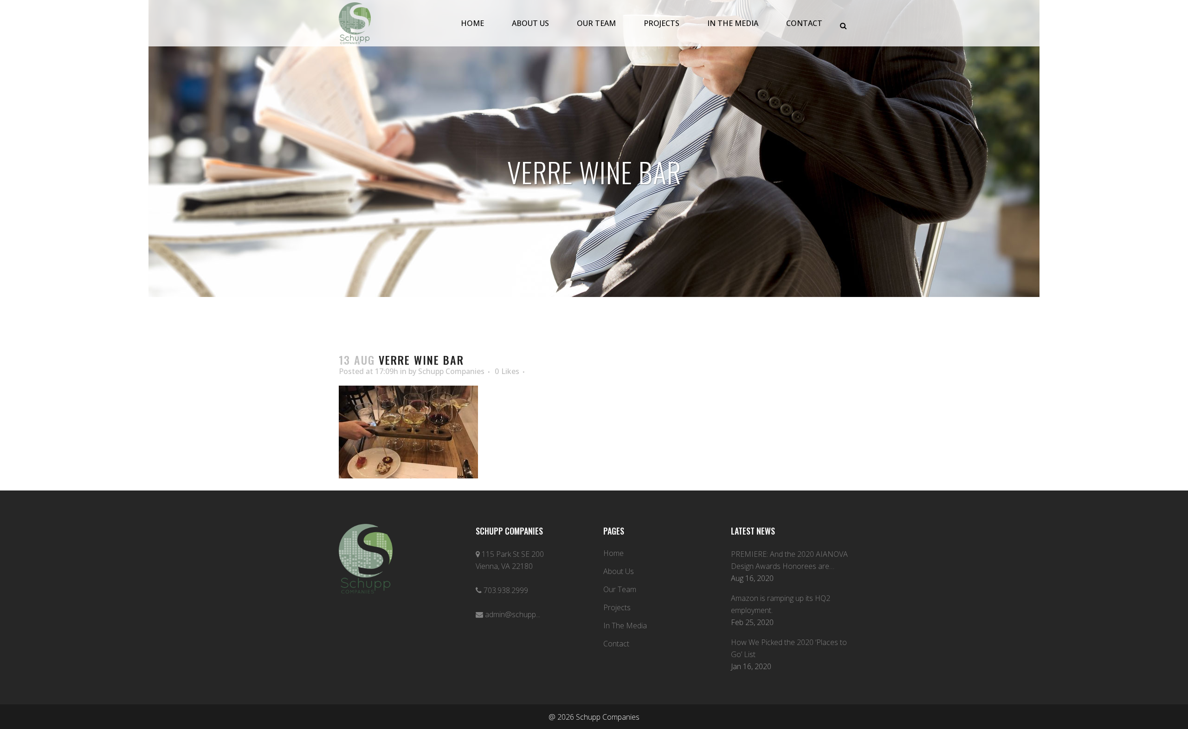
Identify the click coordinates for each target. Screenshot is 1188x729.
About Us (618, 571)
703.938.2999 (506, 590)
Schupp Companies (451, 371)
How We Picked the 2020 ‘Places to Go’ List (789, 648)
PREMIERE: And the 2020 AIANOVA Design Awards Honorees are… (789, 560)
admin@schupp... (512, 614)
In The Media (625, 625)
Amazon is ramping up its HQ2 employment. (780, 604)
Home (613, 553)
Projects (617, 607)
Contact (616, 644)
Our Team (619, 589)
